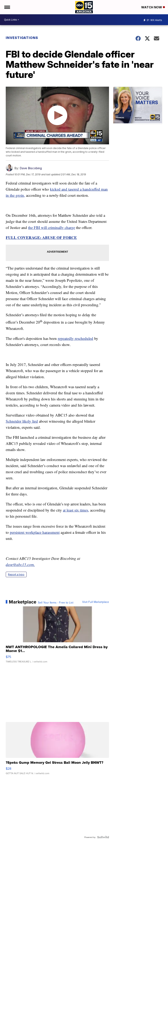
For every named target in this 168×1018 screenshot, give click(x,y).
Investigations (22, 38)
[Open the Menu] (7, 7)
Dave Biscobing (31, 168)
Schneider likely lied (22, 421)
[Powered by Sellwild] (103, 837)
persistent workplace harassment (35, 532)
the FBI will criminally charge (51, 227)
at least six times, (76, 510)
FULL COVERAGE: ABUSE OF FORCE (41, 237)
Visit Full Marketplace (95, 601)
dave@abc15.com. (20, 564)
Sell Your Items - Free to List (55, 602)
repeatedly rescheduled (75, 338)
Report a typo (16, 574)
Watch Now (152, 7)
